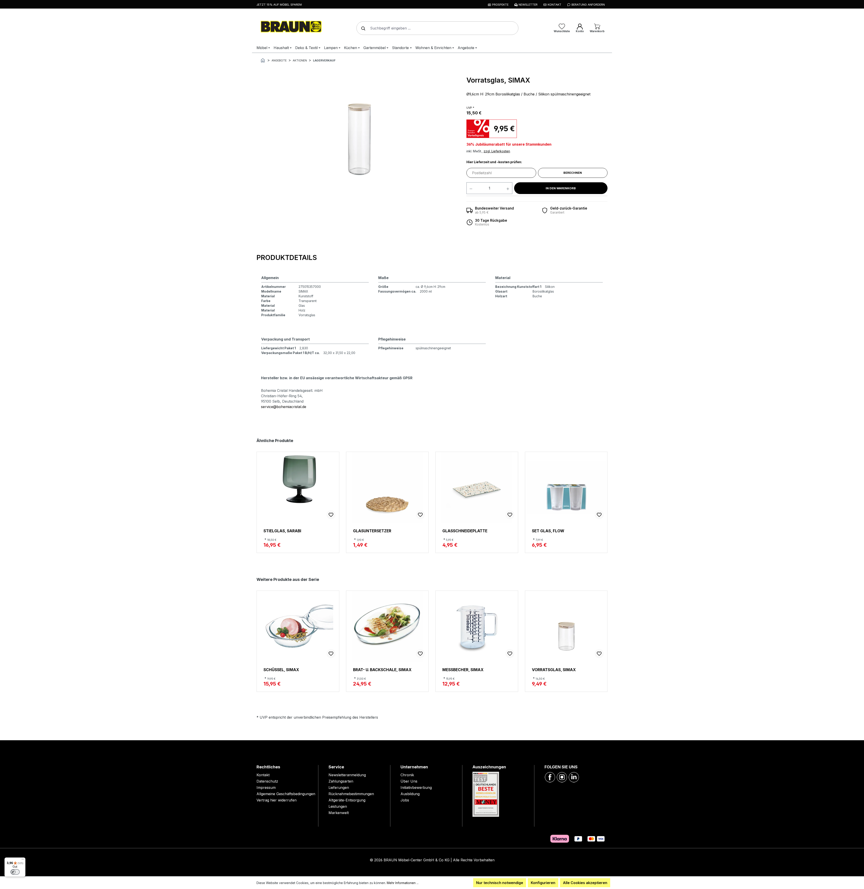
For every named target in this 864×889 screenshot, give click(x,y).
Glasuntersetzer (372, 531)
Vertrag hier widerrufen (276, 800)
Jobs (404, 800)
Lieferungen (338, 787)
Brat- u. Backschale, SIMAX (382, 670)
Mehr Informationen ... (402, 883)
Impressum (266, 787)
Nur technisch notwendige (499, 882)
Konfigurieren (543, 882)
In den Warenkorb (561, 188)
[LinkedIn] (573, 776)
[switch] (15, 872)
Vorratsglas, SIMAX (554, 670)
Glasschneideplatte (464, 531)
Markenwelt (338, 812)
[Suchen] (362, 28)
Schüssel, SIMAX (281, 670)
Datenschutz (267, 781)
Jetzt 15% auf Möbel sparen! (279, 4)
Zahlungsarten (340, 781)
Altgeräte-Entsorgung (346, 800)
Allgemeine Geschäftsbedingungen (285, 794)
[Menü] (22, 860)
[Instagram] (561, 776)
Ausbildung (410, 794)
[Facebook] (549, 776)
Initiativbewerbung (416, 787)
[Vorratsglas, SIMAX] (359, 134)
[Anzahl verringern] (470, 188)
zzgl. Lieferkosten (497, 151)
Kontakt (263, 775)
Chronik (407, 775)
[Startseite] (263, 60)
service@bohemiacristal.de (283, 406)
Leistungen (337, 806)
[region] (359, 134)
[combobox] (437, 28)
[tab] (286, 258)
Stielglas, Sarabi (282, 531)
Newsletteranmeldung (347, 775)
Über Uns (408, 781)
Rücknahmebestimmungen (351, 794)
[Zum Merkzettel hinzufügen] (330, 514)
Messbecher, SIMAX (463, 670)
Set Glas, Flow (548, 531)
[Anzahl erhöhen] (508, 188)
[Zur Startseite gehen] (290, 27)
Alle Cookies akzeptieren (585, 882)
